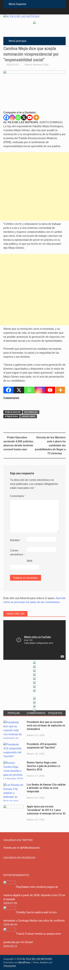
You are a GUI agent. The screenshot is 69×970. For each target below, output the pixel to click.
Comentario (18, 496)
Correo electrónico (17, 552)
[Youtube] (30, 117)
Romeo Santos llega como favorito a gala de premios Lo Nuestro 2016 (43, 766)
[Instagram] (12, 117)
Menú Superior (17, 4)
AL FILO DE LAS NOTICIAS (37, 959)
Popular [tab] (14, 713)
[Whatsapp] (18, 117)
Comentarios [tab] (36, 713)
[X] (24, 117)
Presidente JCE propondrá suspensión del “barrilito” (41, 746)
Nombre (15, 540)
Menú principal (17, 41)
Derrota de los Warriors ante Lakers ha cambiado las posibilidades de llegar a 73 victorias (50, 445)
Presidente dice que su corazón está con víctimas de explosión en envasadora (46, 725)
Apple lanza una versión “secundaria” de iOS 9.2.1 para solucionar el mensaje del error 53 (46, 810)
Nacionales (31, 412)
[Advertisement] (34, 186)
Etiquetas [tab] (55, 713)
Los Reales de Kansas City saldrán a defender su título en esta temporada (46, 788)
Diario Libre (28, 416)
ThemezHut (9, 966)
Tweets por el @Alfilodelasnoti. (21, 847)
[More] (36, 117)
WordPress (24, 962)
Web (29, 560)
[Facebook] (6, 117)
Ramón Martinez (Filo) (36, 64)
